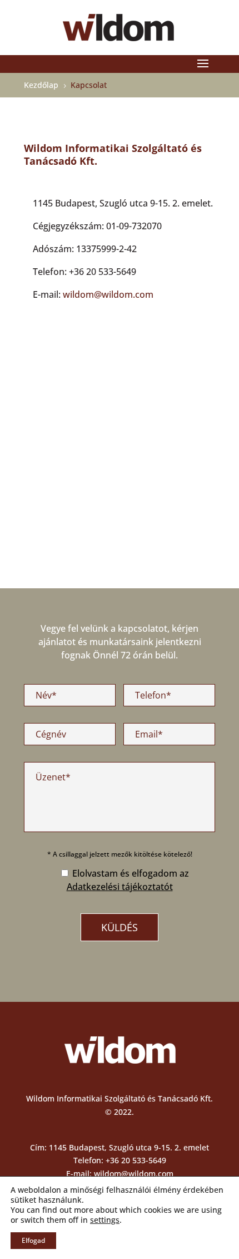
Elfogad (33, 1240)
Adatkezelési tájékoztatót (120, 887)
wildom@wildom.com (108, 294)
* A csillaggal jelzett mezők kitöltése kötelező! (119, 854)
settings (105, 1220)
